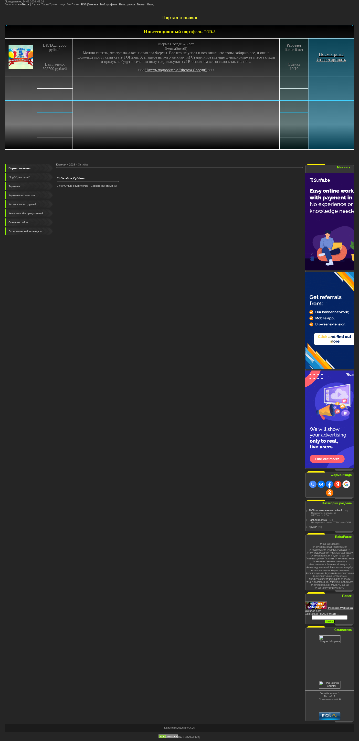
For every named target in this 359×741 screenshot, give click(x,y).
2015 (72, 164)
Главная (93, 4)
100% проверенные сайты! (325, 510)
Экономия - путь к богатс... (322, 613)
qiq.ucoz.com (313, 610)
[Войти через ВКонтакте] (321, 484)
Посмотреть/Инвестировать (331, 57)
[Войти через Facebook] (329, 484)
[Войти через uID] (313, 484)
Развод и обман (318, 519)
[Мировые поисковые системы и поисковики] (316, 608)
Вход (150, 4)
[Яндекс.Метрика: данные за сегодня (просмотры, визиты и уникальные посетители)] (329, 639)
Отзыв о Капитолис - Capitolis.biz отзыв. (89, 185)
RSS (83, 4)
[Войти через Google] (346, 484)
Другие (313, 526)
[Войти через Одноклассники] (329, 492)
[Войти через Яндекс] (337, 484)
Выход (141, 4)
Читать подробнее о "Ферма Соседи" (176, 70)
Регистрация (127, 4)
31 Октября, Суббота (70, 178)
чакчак (332, 578)
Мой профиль (108, 4)
